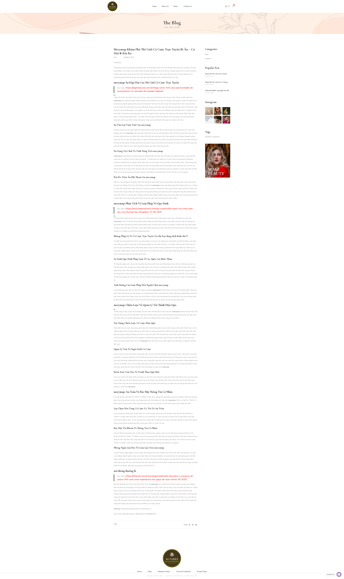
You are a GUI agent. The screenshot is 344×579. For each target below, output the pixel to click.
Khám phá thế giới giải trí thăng (216, 82)
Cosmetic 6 (216, 137)
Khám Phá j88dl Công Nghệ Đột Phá (217, 90)
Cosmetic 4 (208, 137)
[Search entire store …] (226, 6)
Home (166, 27)
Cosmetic (208, 59)
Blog (170, 27)
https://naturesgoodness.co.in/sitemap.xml (136, 509)
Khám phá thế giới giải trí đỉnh (216, 74)
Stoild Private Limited (180, 576)
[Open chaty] (339, 574)
